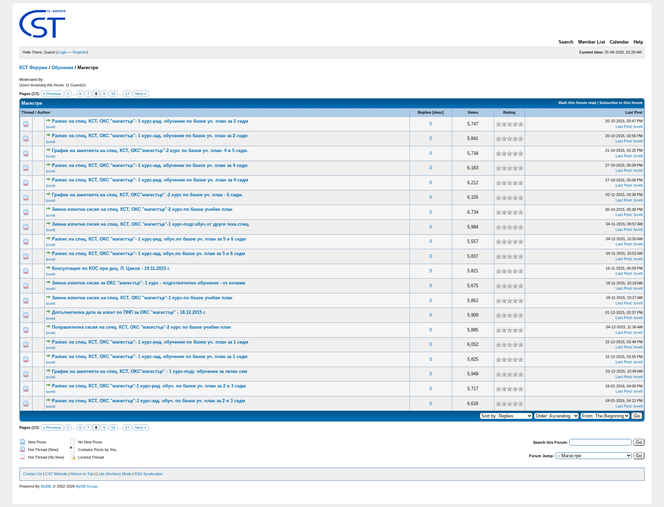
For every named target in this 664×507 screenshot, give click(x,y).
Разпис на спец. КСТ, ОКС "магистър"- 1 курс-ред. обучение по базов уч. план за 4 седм (150, 179)
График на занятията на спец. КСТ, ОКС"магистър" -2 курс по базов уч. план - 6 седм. (147, 194)
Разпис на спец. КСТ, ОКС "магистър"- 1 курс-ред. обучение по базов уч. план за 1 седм (150, 342)
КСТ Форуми (33, 67)
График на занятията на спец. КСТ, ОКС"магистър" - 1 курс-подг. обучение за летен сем (149, 371)
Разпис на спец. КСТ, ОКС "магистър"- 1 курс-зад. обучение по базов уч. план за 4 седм (150, 165)
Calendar (619, 42)
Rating (509, 112)
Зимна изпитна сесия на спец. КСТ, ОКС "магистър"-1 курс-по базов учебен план (142, 297)
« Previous (52, 94)
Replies (424, 112)
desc (438, 112)
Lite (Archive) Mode (115, 474)
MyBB (46, 486)
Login (62, 52)
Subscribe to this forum (621, 103)
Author (43, 112)
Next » (140, 94)
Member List (591, 42)
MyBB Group (87, 486)
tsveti (50, 127)
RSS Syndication (149, 474)
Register (80, 52)
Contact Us (32, 474)
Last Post (634, 112)
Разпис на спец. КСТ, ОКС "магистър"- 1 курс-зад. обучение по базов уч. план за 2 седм (150, 135)
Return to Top (82, 474)
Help (638, 42)
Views (473, 112)
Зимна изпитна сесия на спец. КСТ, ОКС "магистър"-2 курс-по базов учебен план (142, 209)
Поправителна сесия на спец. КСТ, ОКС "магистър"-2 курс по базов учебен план (141, 327)
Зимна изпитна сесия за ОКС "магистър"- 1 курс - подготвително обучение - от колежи (148, 282)
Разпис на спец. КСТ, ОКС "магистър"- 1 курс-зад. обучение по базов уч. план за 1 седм (150, 356)
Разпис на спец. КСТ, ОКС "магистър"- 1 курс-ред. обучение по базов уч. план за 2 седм (150, 121)
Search (566, 42)
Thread (27, 112)
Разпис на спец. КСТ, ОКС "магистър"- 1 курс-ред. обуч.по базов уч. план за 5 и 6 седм (149, 239)
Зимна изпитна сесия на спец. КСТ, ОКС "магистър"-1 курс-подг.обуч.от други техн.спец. (151, 224)
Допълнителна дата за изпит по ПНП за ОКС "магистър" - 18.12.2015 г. (129, 312)
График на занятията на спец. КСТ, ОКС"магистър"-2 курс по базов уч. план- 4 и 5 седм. (150, 150)
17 (127, 94)
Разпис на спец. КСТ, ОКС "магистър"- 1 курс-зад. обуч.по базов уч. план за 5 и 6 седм (148, 253)
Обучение (62, 67)
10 (113, 94)
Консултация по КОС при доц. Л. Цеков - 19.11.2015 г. (111, 268)
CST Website (56, 474)
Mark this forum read (577, 103)
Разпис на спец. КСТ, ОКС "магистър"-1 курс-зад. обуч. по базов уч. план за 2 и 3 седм (148, 400)
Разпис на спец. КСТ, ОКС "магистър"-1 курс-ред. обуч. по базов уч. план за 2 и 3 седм (149, 385)
